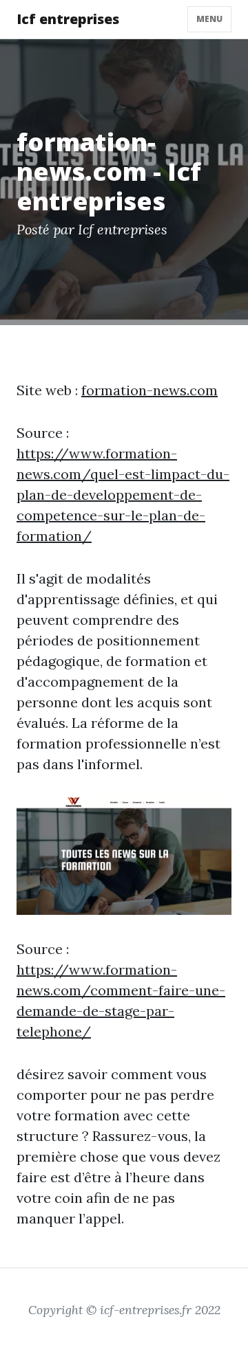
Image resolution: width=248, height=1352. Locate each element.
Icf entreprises (68, 19)
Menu (209, 19)
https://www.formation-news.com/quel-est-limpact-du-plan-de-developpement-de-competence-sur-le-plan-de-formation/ (123, 494)
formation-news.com (149, 390)
